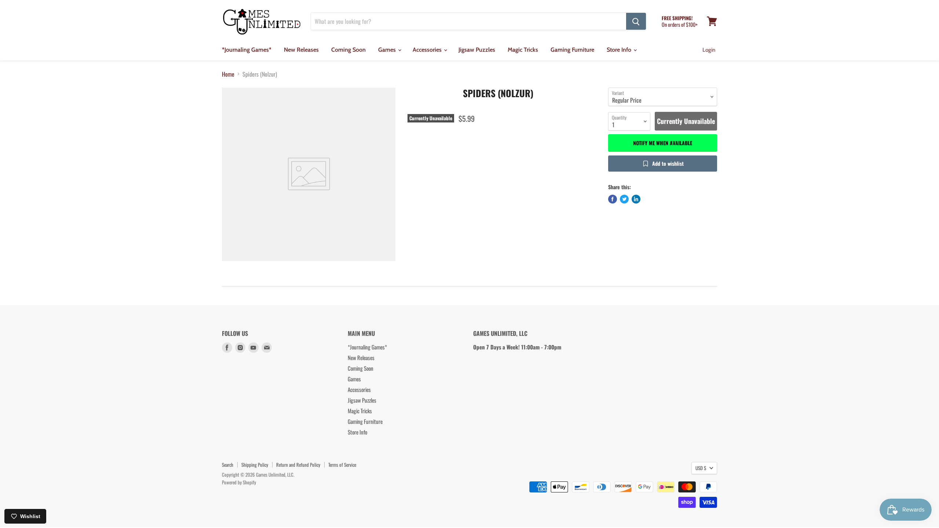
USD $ (700, 468)
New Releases (301, 49)
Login (708, 50)
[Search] (636, 21)
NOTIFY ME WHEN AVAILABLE (662, 143)
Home (228, 74)
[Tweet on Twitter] (624, 199)
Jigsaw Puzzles (476, 49)
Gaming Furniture (572, 49)
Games (387, 49)
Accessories (428, 49)
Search (227, 464)
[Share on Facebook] (612, 199)
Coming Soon (348, 49)
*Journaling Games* (246, 49)
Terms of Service (342, 464)
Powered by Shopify (239, 482)
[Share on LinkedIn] (636, 199)
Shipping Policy (254, 464)
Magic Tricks (523, 49)
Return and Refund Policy (298, 464)
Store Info (620, 49)
